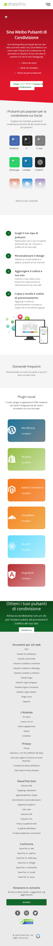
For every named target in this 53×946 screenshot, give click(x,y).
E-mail (39, 148)
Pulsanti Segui (26, 677)
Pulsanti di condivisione (26, 654)
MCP (27, 649)
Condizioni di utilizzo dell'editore (26, 765)
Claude (13, 191)
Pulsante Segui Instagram (26, 682)
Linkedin (26, 170)
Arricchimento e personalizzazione (26, 800)
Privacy (26, 748)
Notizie (26, 731)
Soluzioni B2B (26, 814)
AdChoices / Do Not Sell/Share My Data (26, 753)
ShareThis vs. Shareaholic (26, 867)
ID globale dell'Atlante (26, 828)
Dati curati (26, 809)
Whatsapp (14, 170)
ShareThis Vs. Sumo (26, 877)
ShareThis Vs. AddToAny (26, 858)
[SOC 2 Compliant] (38, 936)
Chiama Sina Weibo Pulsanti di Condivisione (28, 86)
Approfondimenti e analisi (26, 795)
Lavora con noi (26, 721)
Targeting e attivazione (26, 790)
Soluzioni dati (26, 785)
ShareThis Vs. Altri (26, 848)
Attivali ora (26, 630)
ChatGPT (39, 170)
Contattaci (26, 736)
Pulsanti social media (26, 658)
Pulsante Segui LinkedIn (26, 692)
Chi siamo (26, 717)
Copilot (26, 191)
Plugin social (26, 696)
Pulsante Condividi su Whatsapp (26, 668)
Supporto (26, 701)
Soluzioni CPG (26, 819)
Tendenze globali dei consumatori (26, 833)
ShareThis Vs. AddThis (26, 853)
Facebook (14, 148)
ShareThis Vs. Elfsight (26, 863)
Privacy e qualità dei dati (26, 823)
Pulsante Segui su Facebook (26, 687)
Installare (26, 433)
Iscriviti (26, 902)
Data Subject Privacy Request (26, 770)
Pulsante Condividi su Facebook (26, 663)
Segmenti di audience (26, 804)
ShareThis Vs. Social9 (26, 872)
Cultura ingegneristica (27, 726)
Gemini (39, 191)
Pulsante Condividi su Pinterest (26, 673)
